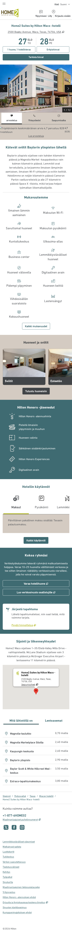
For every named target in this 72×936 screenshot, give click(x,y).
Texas (32, 796)
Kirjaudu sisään (63, 16)
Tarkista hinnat (47, 57)
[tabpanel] (36, 132)
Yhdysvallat (20, 796)
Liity (50, 16)
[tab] (11, 118)
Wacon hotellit (46, 796)
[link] (24, 625)
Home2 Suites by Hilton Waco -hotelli (21, 799)
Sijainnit (7, 796)
